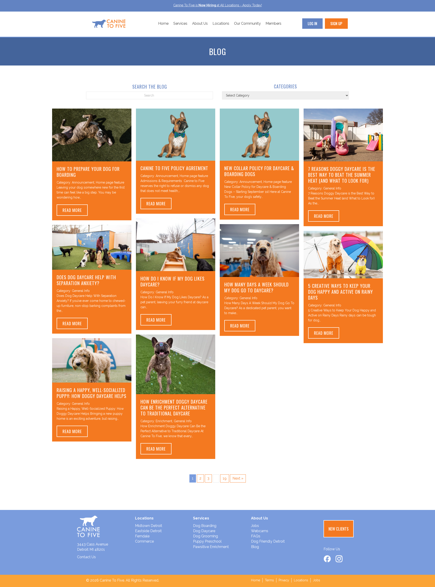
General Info (332, 188)
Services (180, 23)
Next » (237, 478)
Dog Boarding (204, 526)
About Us (200, 23)
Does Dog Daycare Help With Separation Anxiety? (86, 280)
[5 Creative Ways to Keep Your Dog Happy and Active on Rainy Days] (343, 254)
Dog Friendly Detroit (268, 541)
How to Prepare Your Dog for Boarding (88, 171)
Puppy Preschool (207, 541)
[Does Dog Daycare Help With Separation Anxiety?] (91, 247)
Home (163, 23)
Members (273, 23)
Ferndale (142, 536)
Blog (255, 547)
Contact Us (86, 557)
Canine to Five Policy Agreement (174, 168)
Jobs (255, 526)
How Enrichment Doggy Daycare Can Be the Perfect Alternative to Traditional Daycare (174, 407)
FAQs (255, 536)
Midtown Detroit (148, 526)
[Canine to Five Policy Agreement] (175, 134)
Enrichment (164, 421)
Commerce (144, 541)
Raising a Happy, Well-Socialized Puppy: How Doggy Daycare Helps (91, 393)
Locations (221, 23)
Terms (269, 580)
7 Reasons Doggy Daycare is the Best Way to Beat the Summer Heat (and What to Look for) (341, 174)
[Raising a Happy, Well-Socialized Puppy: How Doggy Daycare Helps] (91, 360)
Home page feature (110, 182)
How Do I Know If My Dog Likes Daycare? (172, 281)
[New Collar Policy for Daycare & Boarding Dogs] (259, 134)
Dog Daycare (204, 531)
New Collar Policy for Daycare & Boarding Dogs (259, 171)
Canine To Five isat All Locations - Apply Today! (217, 5)
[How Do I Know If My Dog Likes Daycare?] (175, 244)
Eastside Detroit (148, 531)
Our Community (247, 23)
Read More (75, 210)
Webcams (259, 531)
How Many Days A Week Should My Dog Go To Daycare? (256, 287)
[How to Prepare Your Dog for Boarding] (91, 134)
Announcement (83, 182)
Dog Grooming (205, 536)
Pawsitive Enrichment (211, 547)
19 (225, 478)
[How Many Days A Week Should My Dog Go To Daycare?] (259, 250)
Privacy (284, 580)
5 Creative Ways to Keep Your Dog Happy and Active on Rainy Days (340, 291)
